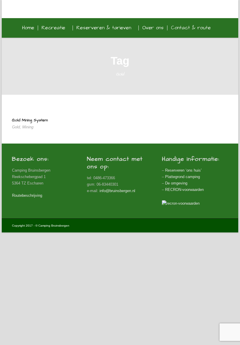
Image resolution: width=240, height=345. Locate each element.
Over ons (153, 27)
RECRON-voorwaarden (184, 189)
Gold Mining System (30, 120)
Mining (27, 127)
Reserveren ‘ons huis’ (183, 170)
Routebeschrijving (27, 195)
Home (28, 27)
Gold (16, 127)
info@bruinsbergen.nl (117, 191)
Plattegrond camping (182, 177)
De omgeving (176, 183)
